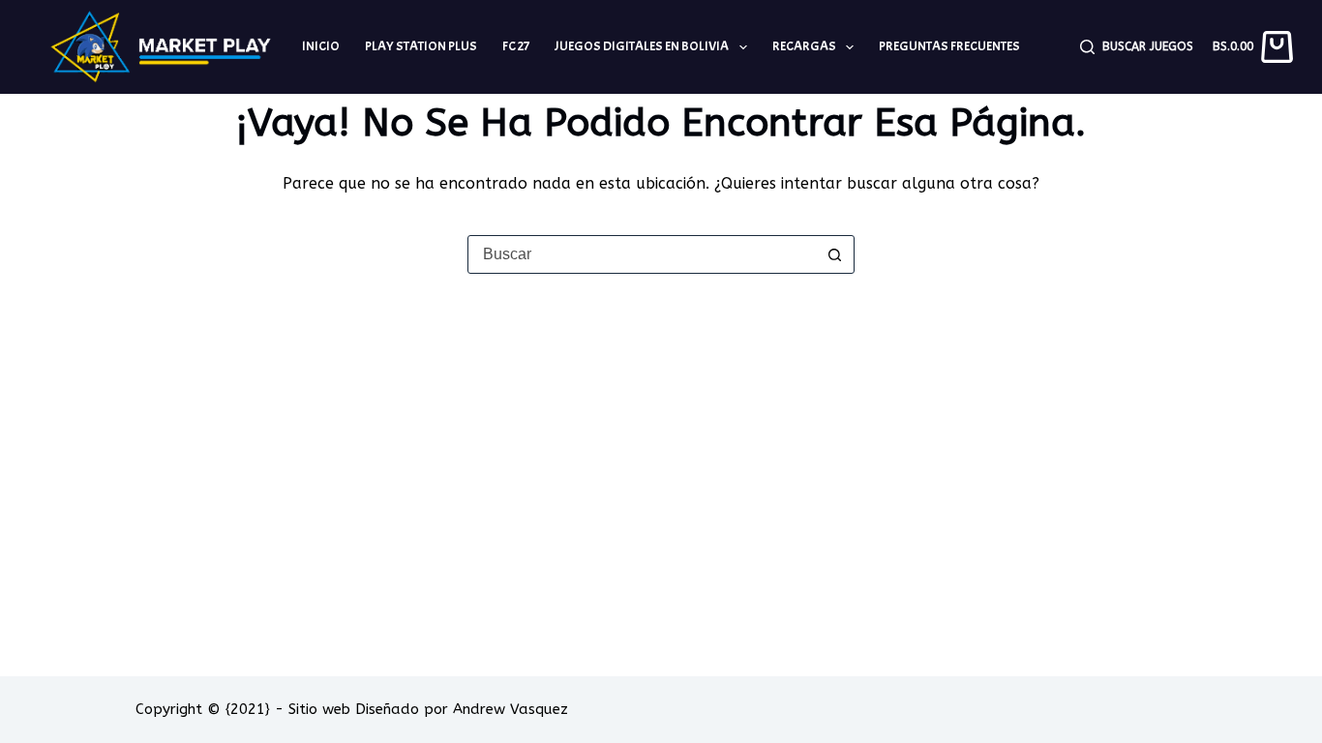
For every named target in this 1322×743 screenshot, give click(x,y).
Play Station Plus (421, 46)
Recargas (804, 46)
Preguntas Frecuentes (949, 46)
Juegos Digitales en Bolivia (642, 46)
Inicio (321, 46)
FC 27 (515, 46)
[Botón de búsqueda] (835, 254)
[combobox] (642, 254)
